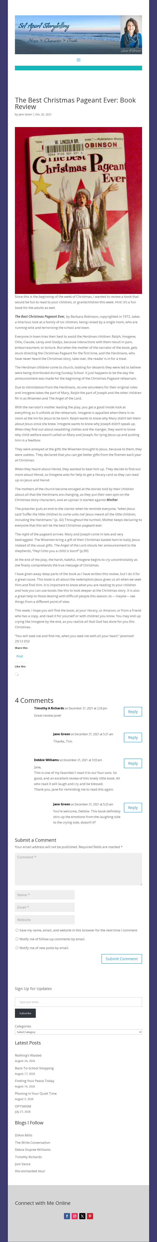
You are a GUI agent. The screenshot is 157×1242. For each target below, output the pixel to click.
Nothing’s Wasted (28, 1055)
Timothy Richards (28, 1157)
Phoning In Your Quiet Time (36, 1093)
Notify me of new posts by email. (44, 948)
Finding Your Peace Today (34, 1081)
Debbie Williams (46, 760)
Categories (23, 1026)
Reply (133, 711)
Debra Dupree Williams (33, 1149)
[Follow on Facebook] (67, 1216)
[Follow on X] (82, 1216)
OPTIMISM (23, 1106)
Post (19, 655)
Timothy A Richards (49, 708)
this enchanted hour (30, 1171)
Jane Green (25, 114)
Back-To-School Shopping (34, 1068)
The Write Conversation (32, 1142)
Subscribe (25, 1013)
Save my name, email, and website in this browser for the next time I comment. (79, 930)
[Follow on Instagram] (75, 1216)
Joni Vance (22, 1164)
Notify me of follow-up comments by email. (52, 939)
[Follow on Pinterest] (90, 1216)
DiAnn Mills (23, 1135)
